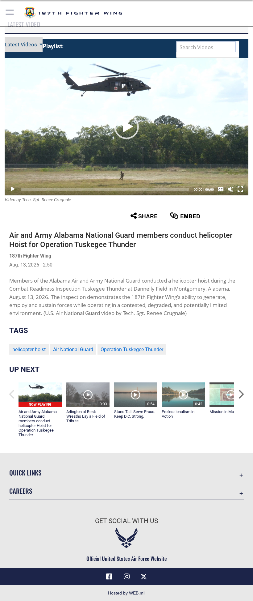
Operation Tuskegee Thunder (132, 349)
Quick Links (25, 472)
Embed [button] (190, 216)
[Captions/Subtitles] (221, 189)
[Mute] (230, 189)
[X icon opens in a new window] (143, 576)
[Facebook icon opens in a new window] (109, 576)
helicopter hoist (29, 349)
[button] (10, 13)
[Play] (13, 189)
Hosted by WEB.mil (126, 592)
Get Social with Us (126, 521)
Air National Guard (73, 349)
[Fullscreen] (240, 189)
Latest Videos (21, 44)
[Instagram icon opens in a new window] (126, 576)
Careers (20, 491)
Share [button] (148, 216)
